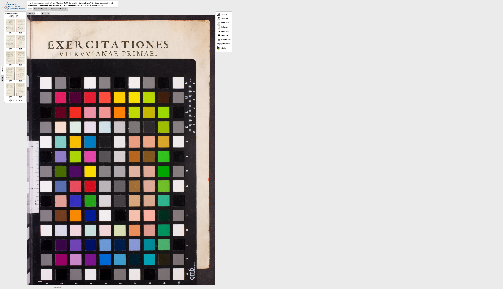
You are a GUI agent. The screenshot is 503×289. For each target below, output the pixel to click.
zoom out (224, 19)
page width (225, 31)
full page (224, 27)
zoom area (225, 23)
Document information (59, 9)
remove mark (226, 40)
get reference (226, 44)
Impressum (57, 287)
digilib (223, 48)
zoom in (224, 14)
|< (32, 13)
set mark (224, 35)
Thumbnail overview (41, 9)
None (2, 79)
